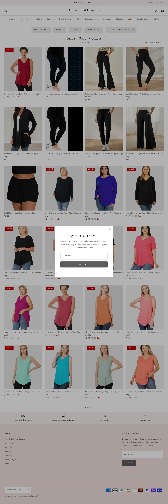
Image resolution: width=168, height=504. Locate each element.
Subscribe (83, 264)
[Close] (109, 229)
